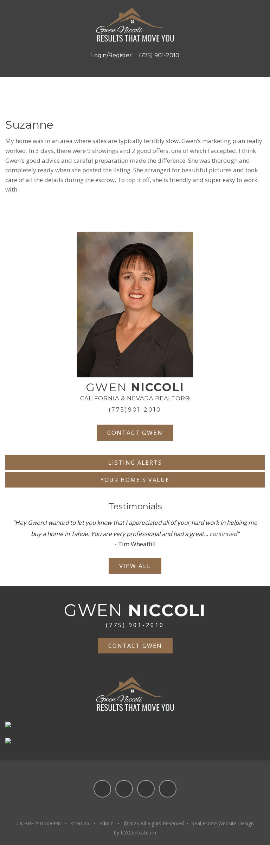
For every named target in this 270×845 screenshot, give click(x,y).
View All (135, 566)
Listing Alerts (135, 462)
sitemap (80, 823)
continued (223, 534)
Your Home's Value (135, 480)
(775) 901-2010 (159, 55)
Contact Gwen (135, 432)
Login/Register (111, 55)
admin (106, 823)
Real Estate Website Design (222, 823)
